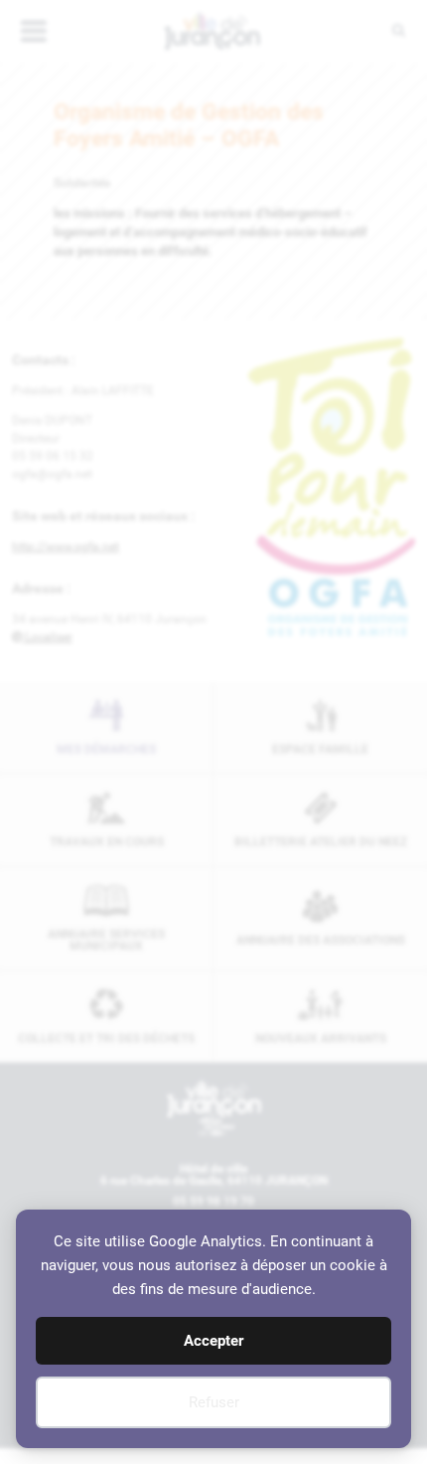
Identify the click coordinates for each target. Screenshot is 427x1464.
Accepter (213, 1341)
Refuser (214, 1402)
